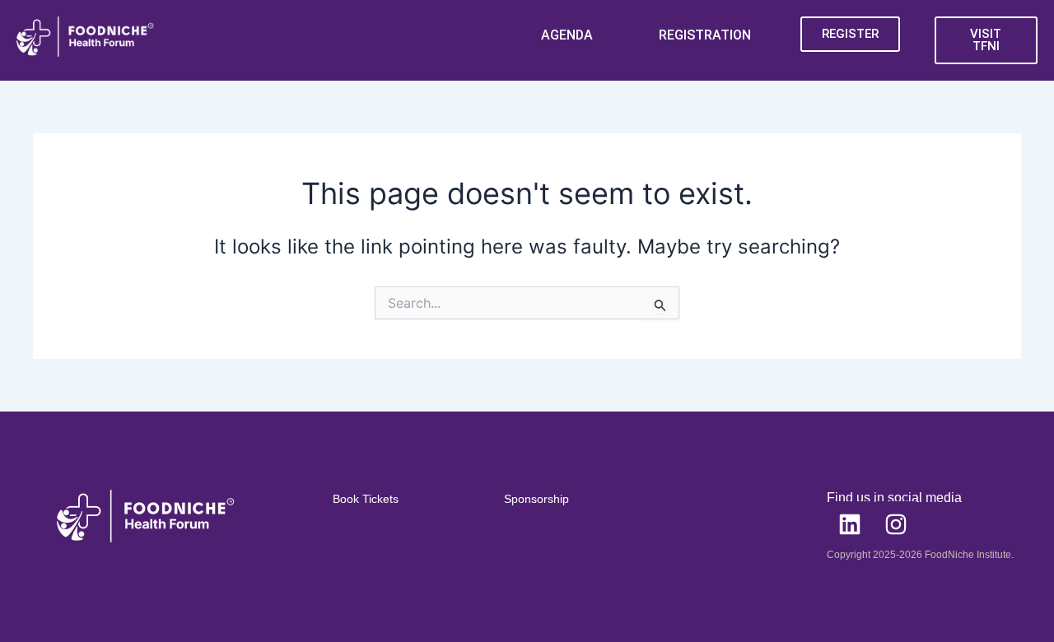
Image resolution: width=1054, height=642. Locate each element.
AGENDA (567, 35)
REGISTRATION (705, 35)
